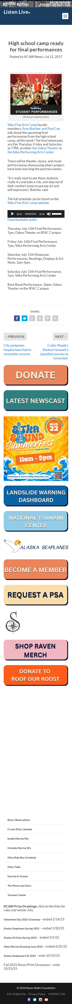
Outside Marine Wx (19, 848)
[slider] (57, 213)
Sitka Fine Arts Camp (22, 125)
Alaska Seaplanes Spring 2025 (21, 928)
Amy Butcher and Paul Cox (41, 129)
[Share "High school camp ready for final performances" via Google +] (32, 318)
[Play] (12, 214)
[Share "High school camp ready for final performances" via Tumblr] (40, 318)
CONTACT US (56, 994)
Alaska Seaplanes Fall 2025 (20, 955)
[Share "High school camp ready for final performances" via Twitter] (24, 318)
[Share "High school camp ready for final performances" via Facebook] (17, 318)
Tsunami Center (16, 895)
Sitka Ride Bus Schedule (21, 857)
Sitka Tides (14, 866)
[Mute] (49, 214)
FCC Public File (16, 994)
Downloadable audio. (22, 220)
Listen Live (16, 12)
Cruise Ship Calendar (19, 829)
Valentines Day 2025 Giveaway (22, 919)
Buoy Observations (18, 819)
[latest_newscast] (36, 410)
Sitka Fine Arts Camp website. (28, 203)
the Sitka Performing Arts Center (30, 152)
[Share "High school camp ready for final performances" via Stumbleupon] (55, 318)
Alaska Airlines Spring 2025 (20, 937)
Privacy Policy (37, 994)
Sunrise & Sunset (17, 876)
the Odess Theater (45, 148)
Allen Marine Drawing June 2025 (23, 946)
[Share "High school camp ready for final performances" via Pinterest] (47, 318)
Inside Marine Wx (18, 838)
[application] (36, 214)
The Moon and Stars (19, 885)
